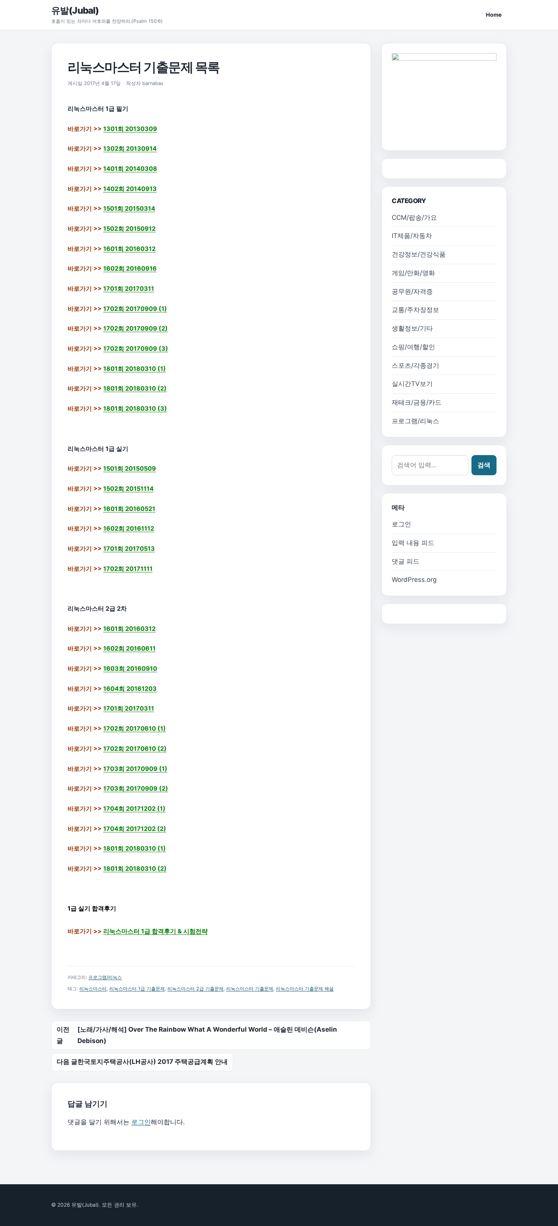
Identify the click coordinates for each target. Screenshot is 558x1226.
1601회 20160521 (129, 508)
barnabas (153, 83)
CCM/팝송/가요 (414, 217)
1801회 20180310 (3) (135, 408)
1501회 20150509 (129, 468)
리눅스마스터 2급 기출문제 (195, 988)
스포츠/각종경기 (415, 365)
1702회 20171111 (128, 568)
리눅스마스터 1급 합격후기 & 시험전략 (155, 931)
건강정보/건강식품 (419, 254)
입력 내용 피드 (413, 543)
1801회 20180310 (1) (134, 368)
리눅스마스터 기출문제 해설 (305, 988)
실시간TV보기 (412, 384)
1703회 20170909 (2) (135, 788)
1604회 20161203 (130, 688)
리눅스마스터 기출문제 (249, 988)
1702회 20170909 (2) (135, 328)
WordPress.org (414, 579)
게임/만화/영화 (413, 273)
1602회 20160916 (130, 268)
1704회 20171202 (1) (134, 808)
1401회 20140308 (130, 168)
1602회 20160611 (129, 648)
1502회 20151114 (128, 488)
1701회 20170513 (129, 548)
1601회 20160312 (129, 248)
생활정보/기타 (412, 328)
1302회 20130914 (130, 148)
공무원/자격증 (412, 291)
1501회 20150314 (129, 208)
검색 (484, 465)
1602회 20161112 (128, 528)
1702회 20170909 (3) (135, 348)
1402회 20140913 (130, 188)
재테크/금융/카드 (416, 402)
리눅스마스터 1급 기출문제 (137, 988)
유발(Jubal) (75, 10)
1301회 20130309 (130, 128)
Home (494, 14)
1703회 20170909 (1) (135, 768)
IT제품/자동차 (412, 236)
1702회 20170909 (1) (135, 308)
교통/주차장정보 (415, 310)
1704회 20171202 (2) (134, 828)
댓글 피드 (405, 561)
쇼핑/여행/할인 (413, 347)
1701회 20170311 (128, 288)
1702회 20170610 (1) (134, 728)
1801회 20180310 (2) (135, 388)
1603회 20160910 (130, 668)
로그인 (141, 1122)
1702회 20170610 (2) (135, 748)
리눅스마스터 (93, 988)
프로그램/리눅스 (105, 977)
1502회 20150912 (129, 228)
